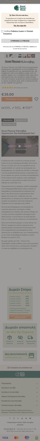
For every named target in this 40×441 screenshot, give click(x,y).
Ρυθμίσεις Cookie (17, 31)
